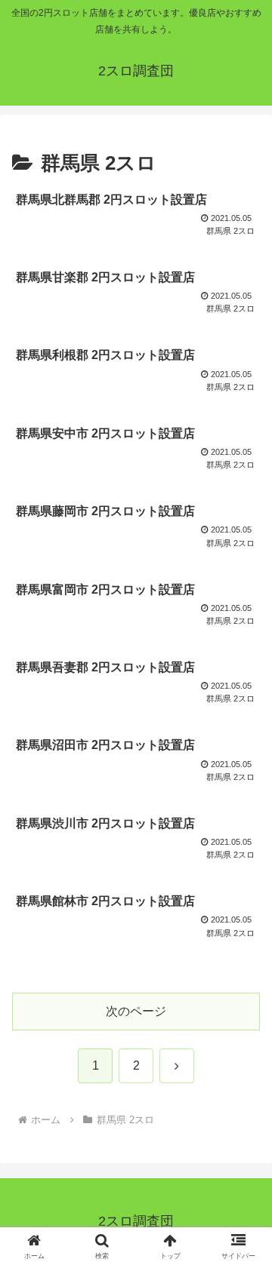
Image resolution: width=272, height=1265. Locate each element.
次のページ (136, 1011)
